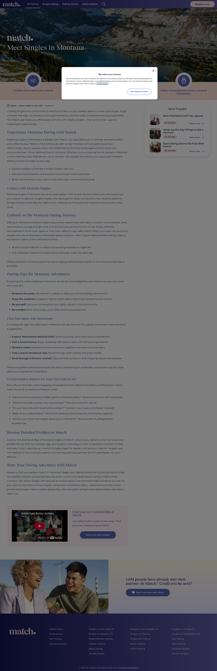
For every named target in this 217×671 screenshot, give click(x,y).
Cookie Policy (102, 83)
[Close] (153, 70)
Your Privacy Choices (139, 91)
